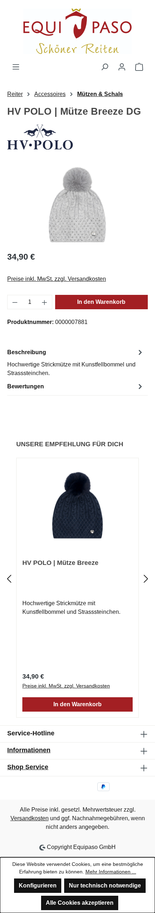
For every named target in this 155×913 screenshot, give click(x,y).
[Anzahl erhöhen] (44, 302)
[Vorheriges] (9, 578)
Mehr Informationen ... (110, 872)
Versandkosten (29, 818)
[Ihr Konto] (121, 67)
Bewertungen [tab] (25, 386)
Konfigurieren (38, 885)
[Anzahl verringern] (14, 302)
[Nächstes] (146, 578)
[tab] (75, 362)
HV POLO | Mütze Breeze (60, 562)
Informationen (28, 750)
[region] (77, 204)
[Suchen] (104, 67)
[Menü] (16, 67)
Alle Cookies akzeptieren (80, 903)
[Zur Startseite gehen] (77, 31)
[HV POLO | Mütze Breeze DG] (77, 204)
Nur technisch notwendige (105, 885)
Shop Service (27, 767)
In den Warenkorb (101, 302)
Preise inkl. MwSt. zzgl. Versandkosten (56, 279)
